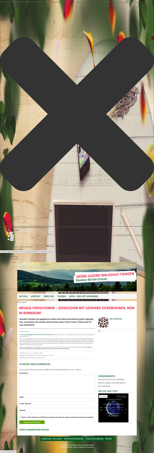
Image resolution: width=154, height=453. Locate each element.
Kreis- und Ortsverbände (83, 296)
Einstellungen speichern (46, 251)
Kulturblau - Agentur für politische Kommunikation (80, 447)
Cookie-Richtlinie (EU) (94, 438)
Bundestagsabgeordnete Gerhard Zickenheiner (37, 334)
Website (22, 410)
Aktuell (23, 296)
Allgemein (31, 355)
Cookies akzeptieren (7, 251)
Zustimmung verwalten (8, 451)
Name (22, 397)
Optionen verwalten (9, 242)
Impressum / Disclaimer (10, 259)
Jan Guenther (115, 318)
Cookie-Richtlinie (8, 254)
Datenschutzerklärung (10, 256)
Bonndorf (26, 357)
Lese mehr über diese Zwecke (12, 249)
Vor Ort (51, 355)
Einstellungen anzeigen (30, 251)
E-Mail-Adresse (25, 403)
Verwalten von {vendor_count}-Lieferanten (17, 246)
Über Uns (49, 296)
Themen (61, 296)
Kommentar (24, 373)
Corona (33, 357)
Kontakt (35, 296)
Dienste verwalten (8, 244)
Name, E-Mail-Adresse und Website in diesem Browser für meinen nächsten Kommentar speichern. (57, 417)
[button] (77, 114)
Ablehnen (18, 251)
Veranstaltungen (42, 355)
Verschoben (40, 357)
